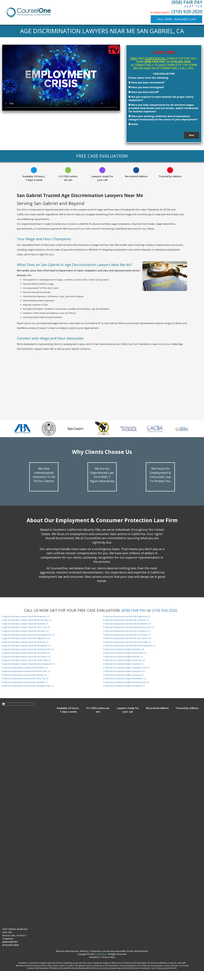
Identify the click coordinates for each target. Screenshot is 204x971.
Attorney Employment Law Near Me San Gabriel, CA (128, 638)
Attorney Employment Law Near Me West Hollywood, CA (130, 645)
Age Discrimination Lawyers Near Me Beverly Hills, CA (27, 620)
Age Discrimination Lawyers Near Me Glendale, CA (26, 631)
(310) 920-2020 (187, 11)
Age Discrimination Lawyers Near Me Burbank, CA (26, 623)
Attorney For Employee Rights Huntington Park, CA (127, 667)
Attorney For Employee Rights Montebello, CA (125, 678)
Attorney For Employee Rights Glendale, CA (124, 664)
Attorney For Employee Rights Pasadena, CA (125, 685)
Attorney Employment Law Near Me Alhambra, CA (26, 667)
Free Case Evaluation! (102, 156)
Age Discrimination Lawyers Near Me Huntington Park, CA (29, 634)
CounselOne (101, 954)
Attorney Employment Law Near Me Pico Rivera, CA (128, 634)
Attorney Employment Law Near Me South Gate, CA (128, 642)
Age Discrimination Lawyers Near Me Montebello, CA (27, 645)
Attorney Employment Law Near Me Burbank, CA (25, 675)
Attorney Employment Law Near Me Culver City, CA (26, 678)
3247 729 (193, 6)
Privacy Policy (108, 957)
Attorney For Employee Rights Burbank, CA (124, 656)
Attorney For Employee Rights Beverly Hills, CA (125, 653)
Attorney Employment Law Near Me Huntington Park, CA (29, 685)
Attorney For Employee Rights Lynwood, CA (124, 675)
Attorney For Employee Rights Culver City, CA (125, 660)
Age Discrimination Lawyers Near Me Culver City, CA (27, 627)
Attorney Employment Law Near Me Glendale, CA (25, 682)
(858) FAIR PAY (134, 610)
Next (191, 135)
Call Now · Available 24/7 (176, 19)
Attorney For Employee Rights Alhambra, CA (124, 649)
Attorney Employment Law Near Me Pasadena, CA (127, 631)
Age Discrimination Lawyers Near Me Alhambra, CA (26, 616)
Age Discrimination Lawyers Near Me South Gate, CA (27, 660)
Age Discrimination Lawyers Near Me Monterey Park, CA (29, 649)
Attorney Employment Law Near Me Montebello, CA (128, 623)
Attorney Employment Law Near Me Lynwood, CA (127, 620)
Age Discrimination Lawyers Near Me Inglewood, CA (27, 638)
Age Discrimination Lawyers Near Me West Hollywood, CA (29, 664)
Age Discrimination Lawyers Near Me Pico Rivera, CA (27, 656)
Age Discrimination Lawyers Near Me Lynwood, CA (26, 642)
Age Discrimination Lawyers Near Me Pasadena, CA (27, 653)
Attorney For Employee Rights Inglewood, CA (125, 671)
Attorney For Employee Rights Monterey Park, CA (127, 682)
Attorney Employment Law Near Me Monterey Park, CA (129, 627)
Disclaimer (94, 957)
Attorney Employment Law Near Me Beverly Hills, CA (27, 671)
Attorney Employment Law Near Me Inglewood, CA (127, 616)
